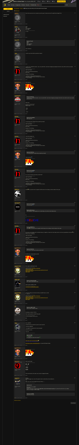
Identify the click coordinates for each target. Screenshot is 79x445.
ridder (16, 53)
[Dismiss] (75, 1)
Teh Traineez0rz (17, 202)
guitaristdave (17, 378)
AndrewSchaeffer (18, 266)
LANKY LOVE (17, 279)
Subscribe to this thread (17, 400)
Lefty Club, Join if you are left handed (32, 340)
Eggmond (16, 361)
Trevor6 (16, 26)
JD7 (15, 306)
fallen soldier (28, 271)
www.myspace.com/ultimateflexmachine (32, 286)
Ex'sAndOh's (17, 82)
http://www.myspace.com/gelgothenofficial (33, 343)
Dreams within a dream (29, 298)
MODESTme (17, 189)
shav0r (16, 13)
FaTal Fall (16, 66)
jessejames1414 (17, 95)
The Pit (21, 8)
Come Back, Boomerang (36, 268)
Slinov (16, 322)
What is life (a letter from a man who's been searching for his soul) (37, 270)
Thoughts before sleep (29, 269)
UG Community (16, 8)
